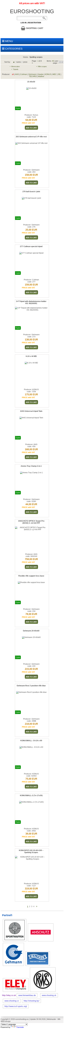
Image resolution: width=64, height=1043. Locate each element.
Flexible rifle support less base (31, 576)
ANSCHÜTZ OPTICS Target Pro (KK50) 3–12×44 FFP (31, 522)
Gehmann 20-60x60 (31, 631)
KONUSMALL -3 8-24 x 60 (31, 741)
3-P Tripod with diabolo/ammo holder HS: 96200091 (31, 302)
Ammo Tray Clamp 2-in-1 (31, 466)
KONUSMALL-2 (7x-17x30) (31, 795)
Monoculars (15, 66)
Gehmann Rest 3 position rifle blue (31, 686)
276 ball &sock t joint (31, 192)
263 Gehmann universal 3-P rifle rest (31, 137)
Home (25, 57)
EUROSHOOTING (32, 11)
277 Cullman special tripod (31, 246)
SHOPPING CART (34, 28)
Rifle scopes (42, 66)
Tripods (15, 69)
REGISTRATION (34, 23)
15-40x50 (31, 82)
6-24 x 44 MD (31, 356)
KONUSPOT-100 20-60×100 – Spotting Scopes (31, 851)
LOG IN (23, 23)
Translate (20, 1027)
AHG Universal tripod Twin (31, 411)
